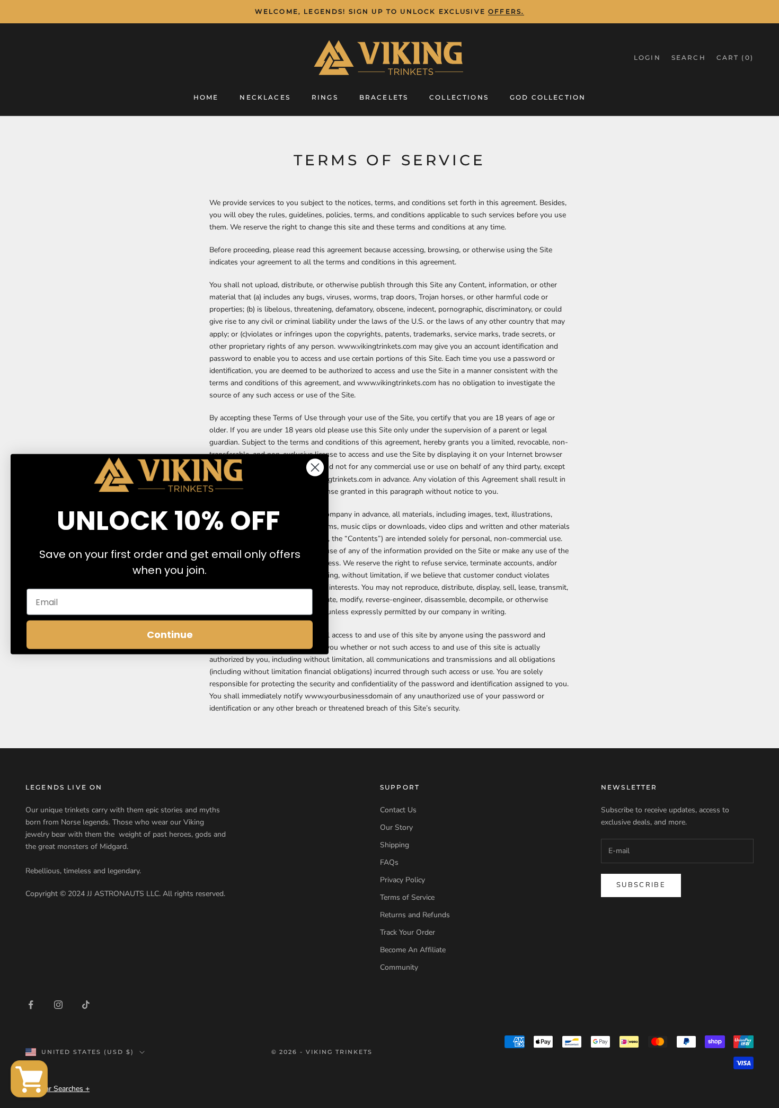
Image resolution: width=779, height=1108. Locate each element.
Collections (459, 97)
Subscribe (641, 885)
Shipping (394, 845)
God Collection (548, 97)
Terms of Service (407, 897)
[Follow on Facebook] (30, 1004)
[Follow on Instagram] (58, 1004)
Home (206, 97)
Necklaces (265, 97)
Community (399, 967)
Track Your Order (407, 932)
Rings (325, 97)
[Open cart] (29, 1078)
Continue (170, 634)
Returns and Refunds (415, 915)
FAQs (389, 862)
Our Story (396, 827)
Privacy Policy (402, 880)
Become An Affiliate (413, 950)
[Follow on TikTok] (86, 1004)
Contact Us (398, 810)
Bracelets (383, 97)
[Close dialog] (315, 467)
